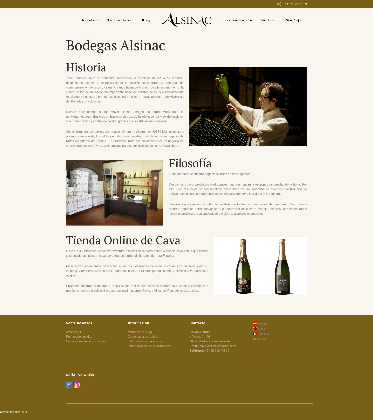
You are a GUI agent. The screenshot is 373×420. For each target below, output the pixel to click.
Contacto (269, 20)
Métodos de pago (140, 332)
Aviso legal (73, 332)
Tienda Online (120, 20)
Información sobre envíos (145, 341)
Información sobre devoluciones (149, 346)
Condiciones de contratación (85, 341)
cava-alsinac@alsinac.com (218, 346)
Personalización (237, 20)
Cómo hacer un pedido (143, 336)
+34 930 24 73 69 (295, 4)
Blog (146, 20)
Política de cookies (79, 336)
